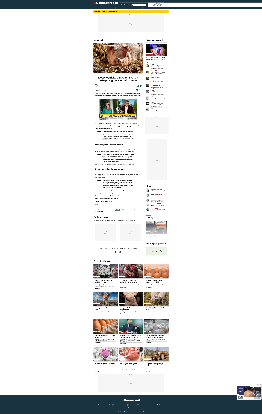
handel (101, 220)
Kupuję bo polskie (128, 8)
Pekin (115, 220)
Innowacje (135, 8)
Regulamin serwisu (121, 411)
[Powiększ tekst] (137, 90)
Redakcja (138, 407)
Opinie (160, 8)
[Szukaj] (132, 5)
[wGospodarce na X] (124, 4)
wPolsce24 (117, 209)
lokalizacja (106, 220)
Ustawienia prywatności (139, 411)
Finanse (100, 8)
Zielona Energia (154, 8)
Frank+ (149, 8)
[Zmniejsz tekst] (140, 90)
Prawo (108, 8)
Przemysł (140, 8)
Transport (113, 8)
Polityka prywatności (130, 411)
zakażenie (132, 220)
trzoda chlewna (125, 220)
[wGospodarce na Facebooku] (121, 4)
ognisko (111, 220)
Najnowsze (96, 8)
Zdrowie (144, 8)
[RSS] (128, 4)
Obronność (122, 8)
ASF (94, 220)
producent (119, 220)
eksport (97, 220)
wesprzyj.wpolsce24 (99, 211)
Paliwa (117, 8)
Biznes (105, 8)
